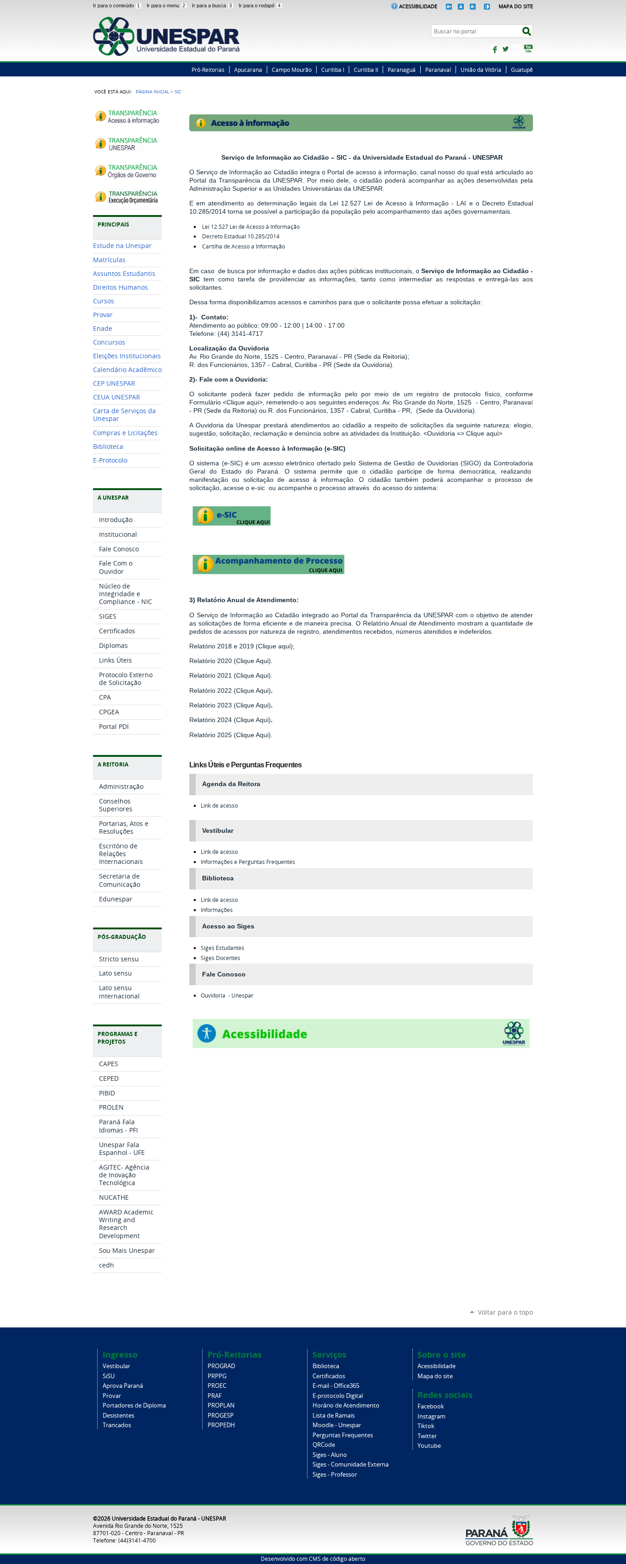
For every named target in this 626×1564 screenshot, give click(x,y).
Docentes (220, 958)
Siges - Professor (335, 1474)
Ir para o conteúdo (116, 5)
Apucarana (248, 69)
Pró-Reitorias (208, 69)
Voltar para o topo (505, 1312)
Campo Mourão (292, 69)
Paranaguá (402, 69)
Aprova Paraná (123, 1386)
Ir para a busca (212, 5)
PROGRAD (221, 1366)
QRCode (324, 1445)
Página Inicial (152, 91)
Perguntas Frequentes (343, 1435)
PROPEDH (221, 1425)
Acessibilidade (418, 6)
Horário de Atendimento (346, 1405)
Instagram (517, 49)
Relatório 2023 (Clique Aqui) (230, 705)
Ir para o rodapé (259, 5)
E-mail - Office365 (336, 1386)
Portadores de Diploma (134, 1405)
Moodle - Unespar (337, 1425)
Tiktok (425, 1426)
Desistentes (118, 1415)
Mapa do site (435, 1376)
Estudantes (222, 948)
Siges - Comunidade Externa (351, 1464)
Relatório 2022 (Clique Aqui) (230, 690)
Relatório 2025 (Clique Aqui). (231, 735)
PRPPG (217, 1376)
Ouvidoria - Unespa (226, 995)
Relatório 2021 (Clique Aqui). (231, 675)
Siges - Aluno (330, 1455)
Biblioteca (326, 1366)
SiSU (109, 1376)
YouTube (528, 49)
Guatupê (522, 69)
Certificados (329, 1376)
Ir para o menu (166, 5)
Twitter (505, 49)
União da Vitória (481, 69)
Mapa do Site (516, 6)
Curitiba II (366, 69)
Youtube (429, 1446)
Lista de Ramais (334, 1415)
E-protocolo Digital (338, 1396)
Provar (112, 1396)
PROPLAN (221, 1405)
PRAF (215, 1396)
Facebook (494, 49)
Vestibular (116, 1366)
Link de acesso (219, 805)
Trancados (117, 1425)
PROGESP (221, 1415)
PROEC (217, 1386)
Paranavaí (438, 69)
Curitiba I (332, 69)
